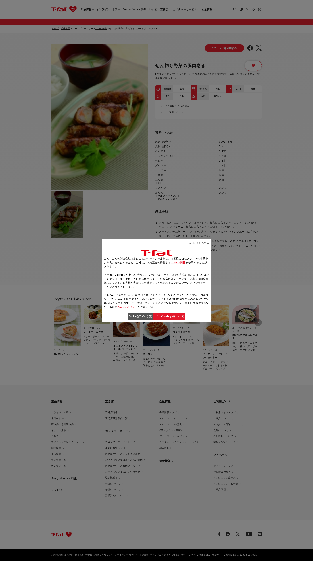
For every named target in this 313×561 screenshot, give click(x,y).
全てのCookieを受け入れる (169, 316)
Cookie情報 (178, 262)
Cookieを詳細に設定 (140, 316)
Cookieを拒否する (198, 242)
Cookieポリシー (127, 307)
